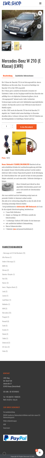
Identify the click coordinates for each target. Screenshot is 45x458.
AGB (4, 424)
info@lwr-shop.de (11, 399)
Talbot (4, 338)
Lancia (4, 295)
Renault (4, 321)
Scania (4, 329)
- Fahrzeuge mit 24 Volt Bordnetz (12, 253)
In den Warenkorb (26, 127)
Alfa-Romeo (5, 257)
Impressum (6, 428)
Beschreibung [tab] (7, 75)
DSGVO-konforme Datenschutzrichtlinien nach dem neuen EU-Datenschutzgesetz (22, 416)
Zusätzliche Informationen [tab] (24, 75)
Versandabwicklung (9, 412)
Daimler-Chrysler (7, 274)
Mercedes (5, 312)
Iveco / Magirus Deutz (8, 287)
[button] (40, 13)
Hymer (4, 282)
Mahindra (5, 304)
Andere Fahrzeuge (7, 261)
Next (39, 26)
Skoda (4, 334)
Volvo (4, 351)
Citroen (4, 270)
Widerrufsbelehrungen (10, 421)
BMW (3, 266)
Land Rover (5, 300)
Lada (3, 291)
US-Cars (4, 347)
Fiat (3, 278)
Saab (3, 325)
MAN (3, 308)
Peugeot (4, 317)
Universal (5, 342)
